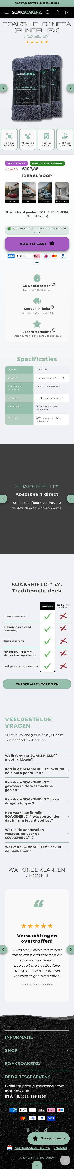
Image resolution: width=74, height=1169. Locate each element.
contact (18, 740)
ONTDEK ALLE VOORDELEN (37, 684)
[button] (7, 12)
